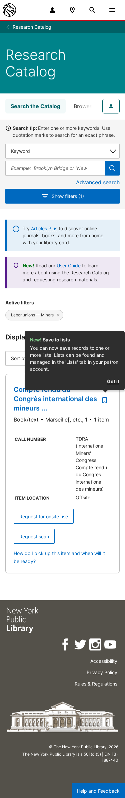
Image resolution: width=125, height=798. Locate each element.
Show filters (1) (68, 196)
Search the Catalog (35, 106)
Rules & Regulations (96, 684)
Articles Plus (44, 228)
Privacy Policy (102, 672)
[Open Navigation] (112, 10)
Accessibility (103, 661)
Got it (113, 381)
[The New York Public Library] (9, 10)
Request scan (34, 536)
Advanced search (98, 182)
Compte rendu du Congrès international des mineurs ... (55, 398)
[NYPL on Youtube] (110, 645)
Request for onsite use (43, 516)
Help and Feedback (98, 791)
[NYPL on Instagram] (95, 645)
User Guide (69, 265)
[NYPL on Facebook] (65, 645)
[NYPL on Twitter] (80, 645)
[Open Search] (92, 10)
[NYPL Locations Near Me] (72, 10)
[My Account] (52, 10)
